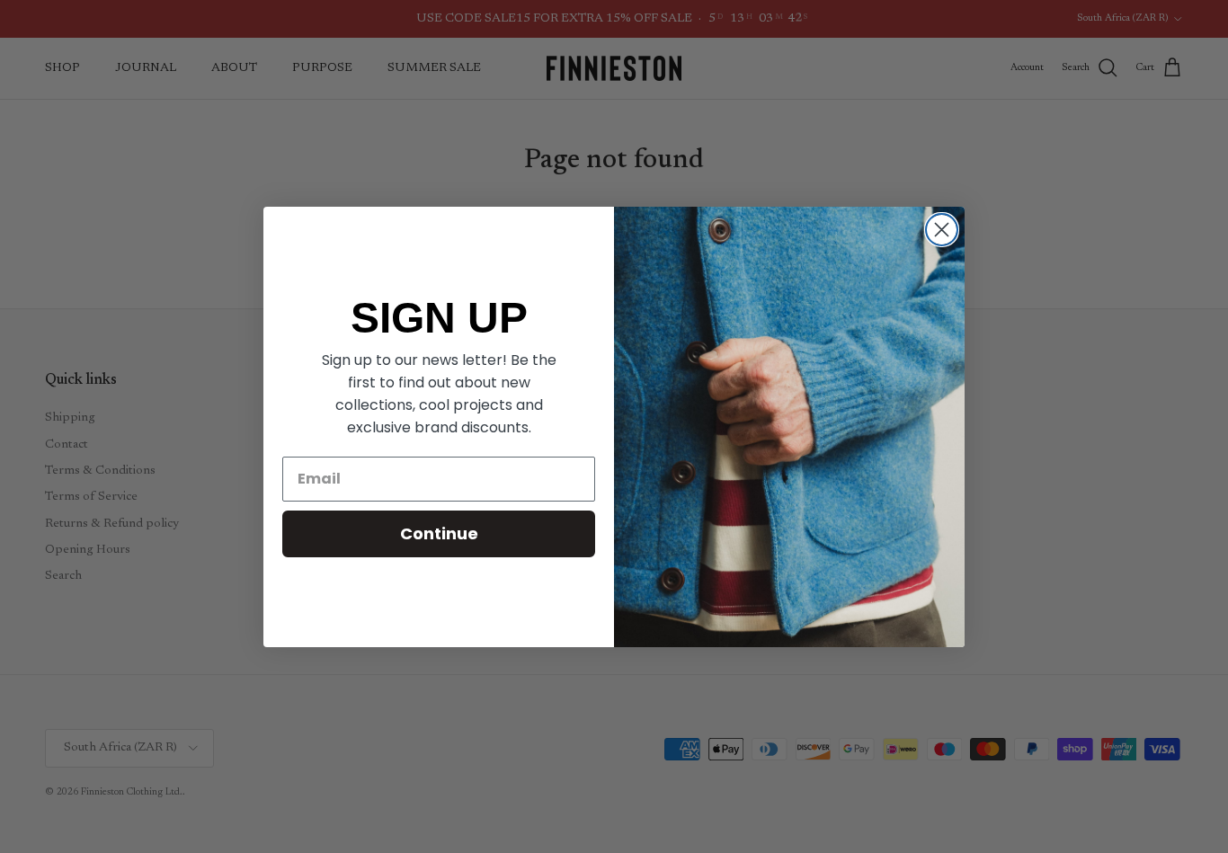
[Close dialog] (941, 229)
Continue (439, 533)
